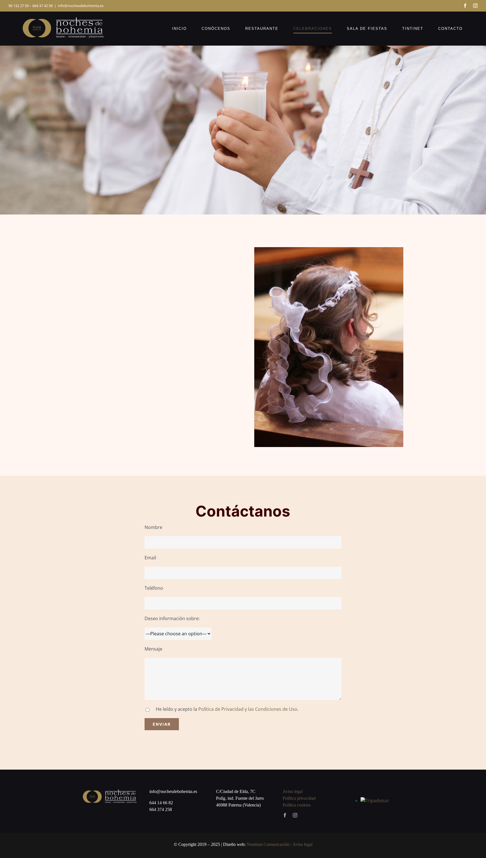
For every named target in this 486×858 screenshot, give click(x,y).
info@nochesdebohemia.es (81, 5)
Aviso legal (293, 791)
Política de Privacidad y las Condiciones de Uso (247, 709)
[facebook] (285, 815)
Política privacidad (299, 798)
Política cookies (296, 805)
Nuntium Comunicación (268, 844)
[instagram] (295, 815)
